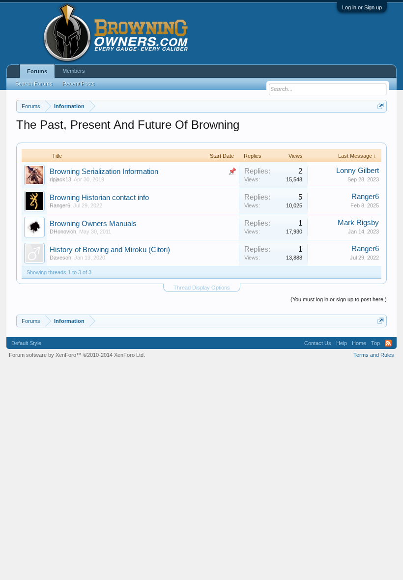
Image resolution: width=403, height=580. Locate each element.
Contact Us (317, 343)
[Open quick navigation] (380, 106)
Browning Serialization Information (104, 171)
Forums (37, 71)
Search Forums (34, 84)
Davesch (60, 258)
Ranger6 (60, 205)
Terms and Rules (373, 355)
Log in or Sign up (362, 7)
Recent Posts (78, 84)
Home (359, 343)
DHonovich (63, 231)
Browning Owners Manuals (93, 224)
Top (375, 343)
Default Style (26, 343)
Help (341, 343)
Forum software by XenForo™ (77, 355)
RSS (388, 343)
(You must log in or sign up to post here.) (338, 299)
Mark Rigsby (358, 223)
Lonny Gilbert (357, 170)
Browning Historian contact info (99, 198)
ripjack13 (60, 179)
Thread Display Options (201, 287)
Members (73, 71)
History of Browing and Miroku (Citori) (110, 250)
